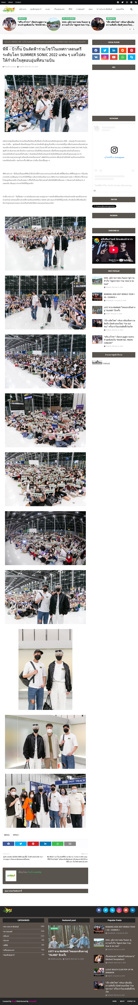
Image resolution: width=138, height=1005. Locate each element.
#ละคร (24, 940)
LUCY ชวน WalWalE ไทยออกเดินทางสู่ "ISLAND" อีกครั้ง (119, 309)
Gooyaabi (33, 1001)
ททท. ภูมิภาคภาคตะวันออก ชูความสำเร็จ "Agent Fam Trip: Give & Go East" (32, 23)
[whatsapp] (122, 57)
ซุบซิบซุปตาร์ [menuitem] (35, 9)
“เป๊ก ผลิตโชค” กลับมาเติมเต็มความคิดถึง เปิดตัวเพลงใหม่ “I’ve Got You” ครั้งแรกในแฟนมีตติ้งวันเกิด (77, 23)
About (10, 2)
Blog (13, 1001)
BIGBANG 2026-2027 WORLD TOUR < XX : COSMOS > (119, 295)
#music (24, 936)
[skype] (135, 2)
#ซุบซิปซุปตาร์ (24, 955)
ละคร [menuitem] (47, 9)
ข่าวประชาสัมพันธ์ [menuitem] (104, 9)
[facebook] (118, 2)
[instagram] (126, 2)
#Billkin (14, 42)
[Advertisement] (113, 94)
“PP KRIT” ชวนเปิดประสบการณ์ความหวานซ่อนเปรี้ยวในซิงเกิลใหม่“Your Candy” (120, 23)
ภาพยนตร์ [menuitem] (80, 9)
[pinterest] (131, 2)
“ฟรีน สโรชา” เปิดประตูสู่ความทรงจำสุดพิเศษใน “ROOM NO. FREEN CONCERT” (119, 340)
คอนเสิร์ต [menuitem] (120, 9)
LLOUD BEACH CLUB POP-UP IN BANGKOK (119, 971)
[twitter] (122, 2)
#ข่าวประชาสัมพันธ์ (24, 926)
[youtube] (114, 57)
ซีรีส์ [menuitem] (70, 9)
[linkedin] (114, 50)
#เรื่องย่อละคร (24, 950)
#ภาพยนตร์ (24, 931)
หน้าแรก (8, 42)
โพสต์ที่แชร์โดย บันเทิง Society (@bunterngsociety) (115, 185)
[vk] (96, 57)
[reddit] (122, 50)
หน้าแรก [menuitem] (22, 9)
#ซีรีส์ (24, 945)
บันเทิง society (10, 67)
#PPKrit (15, 835)
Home (3, 2)
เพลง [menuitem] (91, 9)
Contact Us (131, 1001)
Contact (18, 2)
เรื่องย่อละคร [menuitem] (59, 9)
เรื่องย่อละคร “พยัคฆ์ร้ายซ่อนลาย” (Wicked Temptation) (120, 958)
